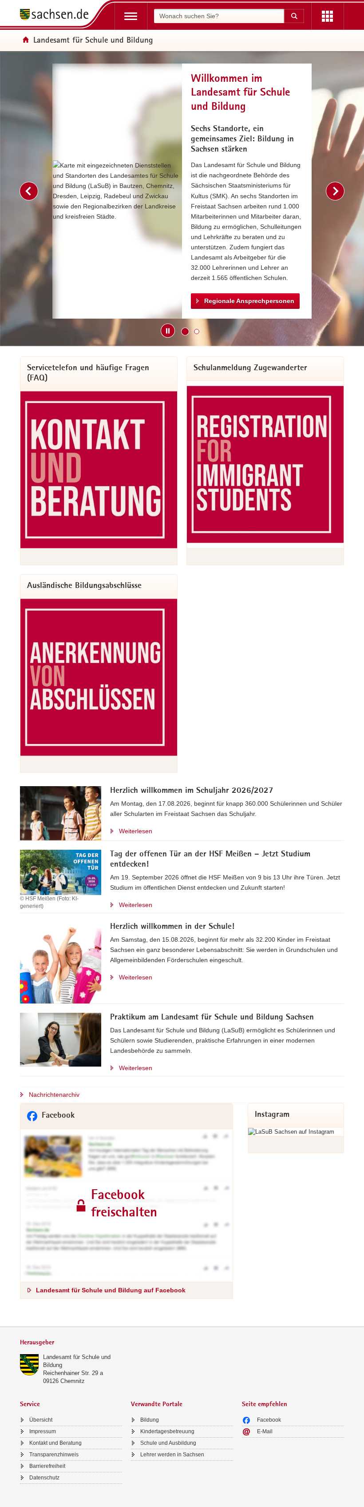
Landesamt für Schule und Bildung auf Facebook (111, 1290)
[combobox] (219, 16)
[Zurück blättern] (29, 191)
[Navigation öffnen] (130, 16)
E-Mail (265, 1431)
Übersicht (40, 1420)
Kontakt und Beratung (55, 1443)
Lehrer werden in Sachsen (172, 1454)
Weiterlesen (135, 831)
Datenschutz (44, 1478)
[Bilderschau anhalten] (167, 330)
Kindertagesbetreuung (167, 1431)
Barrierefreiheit (47, 1466)
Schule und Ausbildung (168, 1443)
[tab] (126, 1343)
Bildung (149, 1420)
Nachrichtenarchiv (54, 1094)
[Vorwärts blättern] (335, 191)
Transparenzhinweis (54, 1454)
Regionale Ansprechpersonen (249, 300)
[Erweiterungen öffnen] (327, 16)
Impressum (42, 1431)
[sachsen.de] (57, 16)
